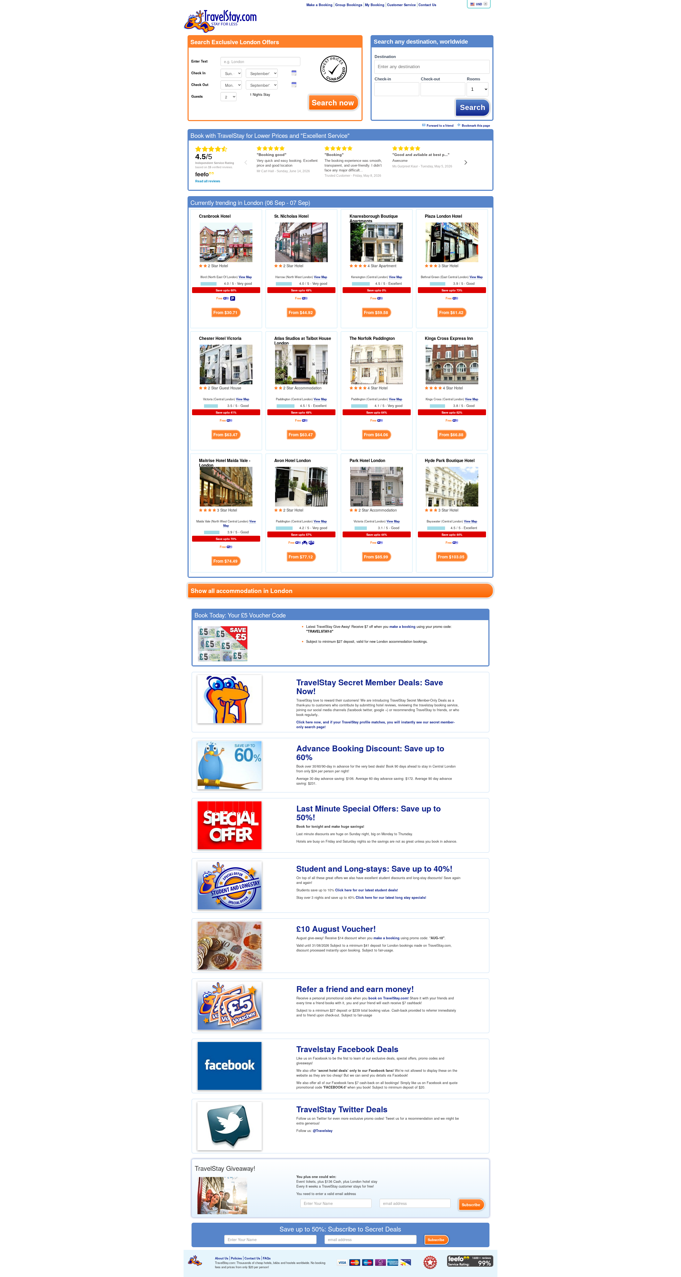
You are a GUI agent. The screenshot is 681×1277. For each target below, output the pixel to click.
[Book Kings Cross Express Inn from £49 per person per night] (452, 363)
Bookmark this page (476, 125)
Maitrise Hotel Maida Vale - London (224, 463)
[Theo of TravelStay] (195, 1260)
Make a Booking (319, 4)
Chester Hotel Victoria (220, 338)
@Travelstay (323, 1130)
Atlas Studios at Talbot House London (302, 340)
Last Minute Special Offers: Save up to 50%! (368, 812)
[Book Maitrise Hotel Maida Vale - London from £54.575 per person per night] (226, 486)
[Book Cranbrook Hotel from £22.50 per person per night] (226, 241)
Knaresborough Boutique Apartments (374, 218)
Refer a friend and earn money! (355, 988)
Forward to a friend (440, 125)
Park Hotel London (367, 460)
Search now (333, 102)
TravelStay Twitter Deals (342, 1109)
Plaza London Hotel (443, 216)
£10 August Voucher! (336, 928)
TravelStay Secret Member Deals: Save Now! (369, 686)
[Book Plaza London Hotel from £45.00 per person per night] (452, 241)
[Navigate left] (246, 162)
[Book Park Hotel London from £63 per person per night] (376, 486)
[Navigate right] (466, 162)
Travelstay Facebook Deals (347, 1048)
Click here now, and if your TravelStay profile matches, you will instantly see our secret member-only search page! (375, 724)
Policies (236, 1258)
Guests (197, 96)
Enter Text (199, 61)
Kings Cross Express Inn (449, 338)
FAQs (267, 1258)
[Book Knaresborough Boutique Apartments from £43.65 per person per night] (376, 241)
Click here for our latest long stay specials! (391, 897)
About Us (221, 1258)
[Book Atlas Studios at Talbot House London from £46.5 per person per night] (301, 363)
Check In (198, 73)
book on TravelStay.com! (388, 998)
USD (479, 4)
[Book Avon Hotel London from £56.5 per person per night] (301, 486)
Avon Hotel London (292, 460)
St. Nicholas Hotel (291, 216)
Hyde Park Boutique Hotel (450, 460)
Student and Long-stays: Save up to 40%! (374, 868)
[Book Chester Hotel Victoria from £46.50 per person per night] (226, 363)
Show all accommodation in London (242, 590)
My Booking (374, 4)
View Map (245, 277)
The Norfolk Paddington (372, 338)
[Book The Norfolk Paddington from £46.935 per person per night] (376, 363)
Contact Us (427, 4)
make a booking (402, 626)
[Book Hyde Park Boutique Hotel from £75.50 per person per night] (452, 486)
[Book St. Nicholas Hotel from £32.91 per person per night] (301, 241)
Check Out (199, 84)
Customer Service (401, 4)
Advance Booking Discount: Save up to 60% (370, 752)
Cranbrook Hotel (215, 216)
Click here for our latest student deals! (366, 890)
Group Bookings (348, 4)
